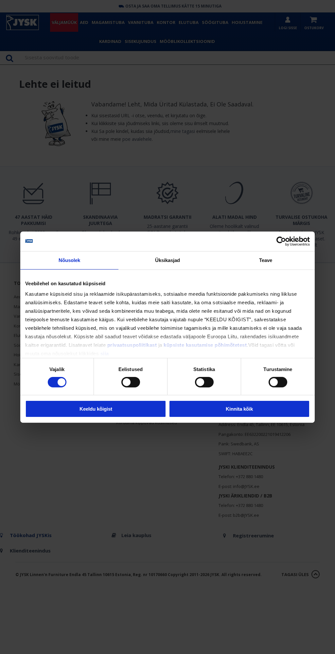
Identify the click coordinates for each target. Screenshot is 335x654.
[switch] (130, 382)
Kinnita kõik (239, 409)
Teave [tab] (266, 260)
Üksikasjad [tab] (167, 260)
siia (104, 353)
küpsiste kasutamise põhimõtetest (205, 345)
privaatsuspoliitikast (132, 345)
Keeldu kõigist (95, 409)
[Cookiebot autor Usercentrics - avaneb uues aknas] (281, 241)
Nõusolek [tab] (69, 260)
